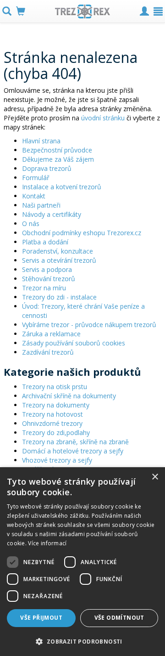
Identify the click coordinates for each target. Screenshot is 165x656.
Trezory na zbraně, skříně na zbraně (75, 441)
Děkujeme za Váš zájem (58, 159)
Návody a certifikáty (51, 214)
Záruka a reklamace (51, 333)
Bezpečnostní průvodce (57, 150)
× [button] (154, 477)
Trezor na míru (44, 287)
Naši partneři (41, 205)
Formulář (36, 177)
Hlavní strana (41, 140)
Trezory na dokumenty (55, 405)
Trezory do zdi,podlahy (56, 432)
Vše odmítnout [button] (119, 618)
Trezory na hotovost (52, 414)
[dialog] (82, 561)
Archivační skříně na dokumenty (69, 395)
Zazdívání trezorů (48, 352)
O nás (30, 223)
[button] (82, 641)
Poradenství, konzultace (57, 251)
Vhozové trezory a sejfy (57, 460)
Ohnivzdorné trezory (52, 423)
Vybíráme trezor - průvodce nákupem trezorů (89, 324)
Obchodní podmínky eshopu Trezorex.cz (81, 232)
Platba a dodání (45, 242)
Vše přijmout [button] (41, 618)
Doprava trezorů (47, 168)
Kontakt (33, 196)
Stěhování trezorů (48, 278)
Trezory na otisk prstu (54, 386)
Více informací (47, 543)
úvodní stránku (103, 117)
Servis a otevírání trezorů (59, 260)
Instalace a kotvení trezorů (61, 186)
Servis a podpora (47, 269)
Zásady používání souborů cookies (73, 343)
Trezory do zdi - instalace (59, 297)
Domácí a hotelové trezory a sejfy (72, 451)
